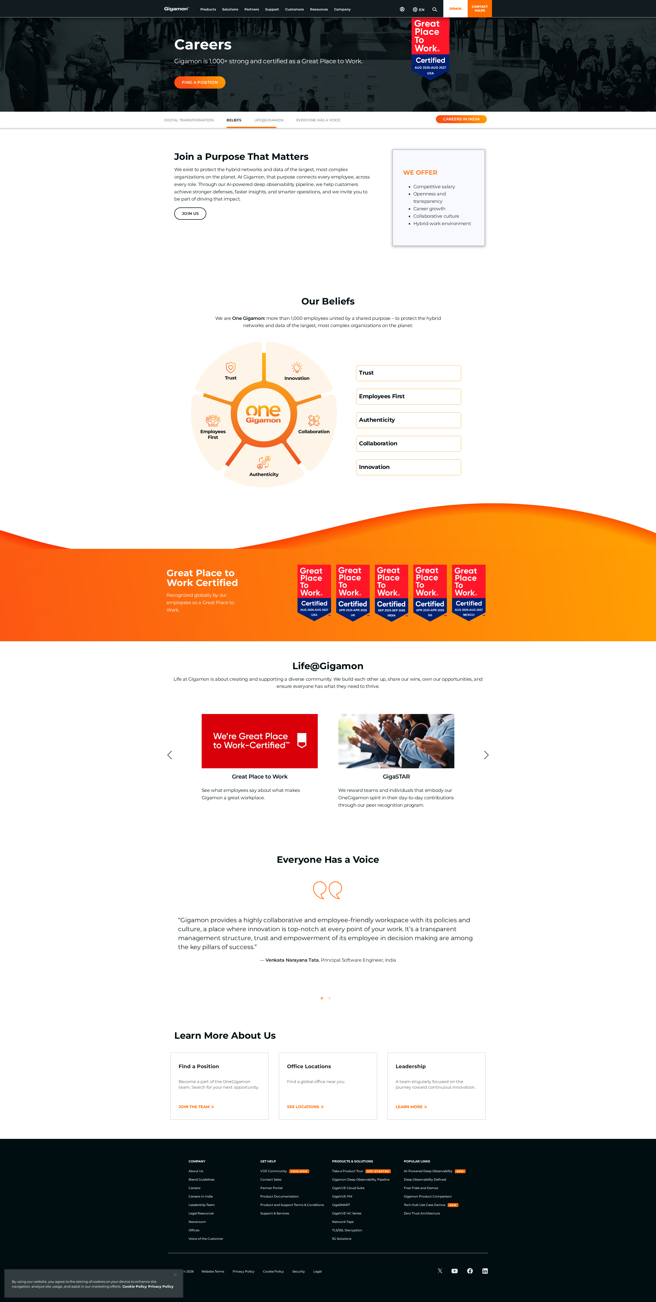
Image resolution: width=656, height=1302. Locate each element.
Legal (317, 1271)
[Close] (175, 1274)
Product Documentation (279, 1196)
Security (299, 1271)
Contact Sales (270, 1179)
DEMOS (455, 8)
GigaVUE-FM (342, 1196)
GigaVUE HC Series (346, 1213)
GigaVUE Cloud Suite (348, 1188)
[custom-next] (486, 755)
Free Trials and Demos (421, 1188)
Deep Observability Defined (425, 1179)
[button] (208, 9)
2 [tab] (331, 1000)
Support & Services (274, 1213)
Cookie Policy (274, 1271)
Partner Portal (271, 1188)
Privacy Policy (244, 1271)
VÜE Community (274, 1171)
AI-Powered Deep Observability (428, 1171)
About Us (196, 1171)
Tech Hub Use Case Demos (425, 1205)
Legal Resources (201, 1213)
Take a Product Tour (348, 1171)
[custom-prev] (170, 755)
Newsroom (197, 1222)
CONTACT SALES (480, 8)
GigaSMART (341, 1205)
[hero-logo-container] (180, 9)
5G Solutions (341, 1239)
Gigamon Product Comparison (428, 1196)
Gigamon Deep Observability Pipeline (360, 1179)
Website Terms (213, 1271)
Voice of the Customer (206, 1239)
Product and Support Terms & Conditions (292, 1205)
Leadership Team (202, 1205)
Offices (194, 1230)
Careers (194, 1188)
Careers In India (201, 1196)
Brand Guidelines (201, 1179)
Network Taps (343, 1222)
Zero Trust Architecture (422, 1213)
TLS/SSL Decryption (347, 1230)
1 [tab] (324, 1000)
